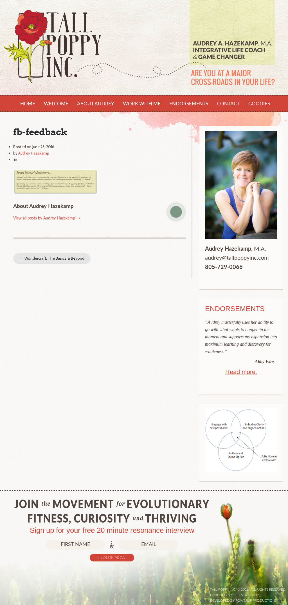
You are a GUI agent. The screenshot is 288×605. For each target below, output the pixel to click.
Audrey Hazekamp (33, 153)
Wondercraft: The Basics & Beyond (52, 258)
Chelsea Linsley (246, 595)
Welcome (56, 103)
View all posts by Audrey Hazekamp (46, 218)
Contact (228, 103)
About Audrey (95, 103)
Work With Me (142, 103)
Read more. (241, 371)
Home (27, 103)
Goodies (259, 103)
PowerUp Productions (256, 600)
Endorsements (188, 103)
